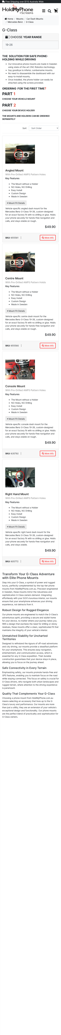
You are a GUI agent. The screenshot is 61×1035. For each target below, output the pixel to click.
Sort (25, 128)
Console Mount (15, 386)
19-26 (9, 44)
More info (49, 237)
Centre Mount (14, 278)
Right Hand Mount (17, 494)
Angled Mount (14, 170)
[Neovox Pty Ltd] (17, 9)
